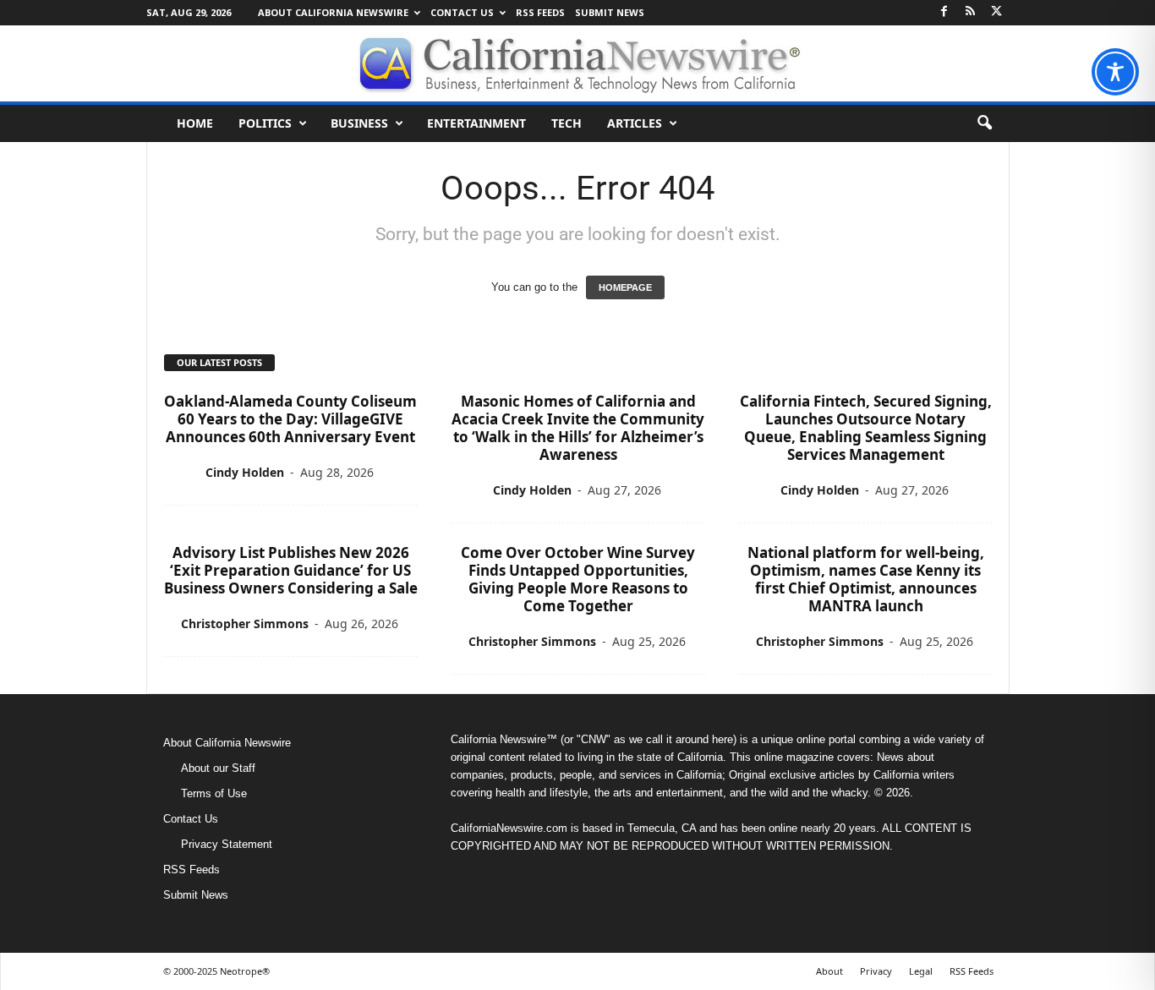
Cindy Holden (244, 472)
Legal (921, 971)
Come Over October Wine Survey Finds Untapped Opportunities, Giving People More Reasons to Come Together (578, 579)
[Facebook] (944, 12)
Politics (265, 123)
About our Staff (218, 768)
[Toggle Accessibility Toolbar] (1115, 72)
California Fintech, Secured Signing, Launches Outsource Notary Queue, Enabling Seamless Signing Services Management (866, 427)
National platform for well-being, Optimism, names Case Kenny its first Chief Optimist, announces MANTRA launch (865, 579)
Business (359, 123)
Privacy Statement (226, 844)
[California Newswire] (577, 63)
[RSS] (971, 12)
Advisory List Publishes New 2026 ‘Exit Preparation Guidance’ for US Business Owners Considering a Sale (291, 570)
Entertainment (476, 123)
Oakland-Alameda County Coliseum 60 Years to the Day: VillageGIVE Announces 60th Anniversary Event (290, 418)
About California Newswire (333, 12)
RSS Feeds (540, 12)
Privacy (876, 971)
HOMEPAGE (625, 287)
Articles (634, 123)
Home (195, 123)
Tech (566, 123)
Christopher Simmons (245, 623)
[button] (984, 123)
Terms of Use (214, 793)
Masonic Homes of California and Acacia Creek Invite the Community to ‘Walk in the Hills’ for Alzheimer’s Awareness (578, 427)
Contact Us (462, 12)
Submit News (609, 12)
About (829, 971)
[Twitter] (997, 12)
